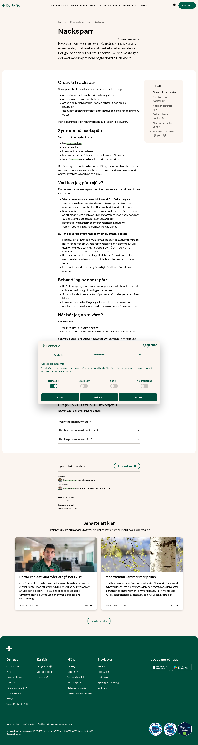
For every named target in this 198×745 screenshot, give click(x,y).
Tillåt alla (137, 397)
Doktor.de (10, 682)
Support (71, 671)
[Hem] (59, 22)
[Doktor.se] (11, 5)
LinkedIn (40, 677)
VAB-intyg (103, 688)
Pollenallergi (103, 671)
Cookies (41, 724)
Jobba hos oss (43, 671)
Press (9, 671)
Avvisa (60, 397)
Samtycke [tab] (58, 355)
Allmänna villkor (12, 724)
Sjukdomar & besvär (76, 688)
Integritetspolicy (28, 724)
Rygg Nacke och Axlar (80, 22)
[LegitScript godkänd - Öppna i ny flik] (185, 729)
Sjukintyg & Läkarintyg (108, 682)
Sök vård (187, 5)
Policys (9, 698)
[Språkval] (174, 5)
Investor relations (14, 677)
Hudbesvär (103, 677)
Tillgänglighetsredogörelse (79, 693)
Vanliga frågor (73, 677)
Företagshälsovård (15, 688)
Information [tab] (99, 355)
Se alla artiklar (99, 621)
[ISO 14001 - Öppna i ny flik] (170, 729)
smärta (76, 159)
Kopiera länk (124, 465)
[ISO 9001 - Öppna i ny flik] (155, 729)
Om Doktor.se (12, 666)
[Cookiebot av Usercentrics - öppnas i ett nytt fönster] (145, 346)
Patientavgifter (74, 682)
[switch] (84, 386)
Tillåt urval (99, 397)
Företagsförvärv (13, 693)
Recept (101, 666)
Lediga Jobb (42, 666)
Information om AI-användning (60, 724)
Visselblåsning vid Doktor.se (19, 704)
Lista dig (71, 666)
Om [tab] (139, 355)
